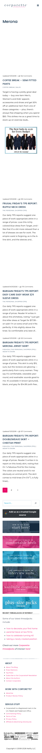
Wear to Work (9, 351)
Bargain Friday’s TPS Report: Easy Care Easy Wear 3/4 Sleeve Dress (21, 294)
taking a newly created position (21, 639)
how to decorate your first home (21, 628)
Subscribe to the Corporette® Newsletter (21, 675)
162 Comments (26, 76)
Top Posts (9, 673)
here (27, 649)
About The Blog (12, 667)
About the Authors (13, 678)
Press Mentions (11, 670)
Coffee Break (9, 87)
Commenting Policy (13, 714)
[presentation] (21, 54)
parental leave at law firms (19, 632)
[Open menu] (38, 5)
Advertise (9, 693)
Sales (18, 87)
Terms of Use (11, 716)
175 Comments (27, 287)
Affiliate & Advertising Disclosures (18, 722)
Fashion (6, 349)
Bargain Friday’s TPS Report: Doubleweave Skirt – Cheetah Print (21, 439)
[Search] (35, 503)
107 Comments (26, 431)
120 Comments (26, 338)
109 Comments (26, 199)
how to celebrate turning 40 (20, 635)
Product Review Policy (14, 696)
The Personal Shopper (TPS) (15, 210)
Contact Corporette (13, 681)
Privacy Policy (11, 719)
